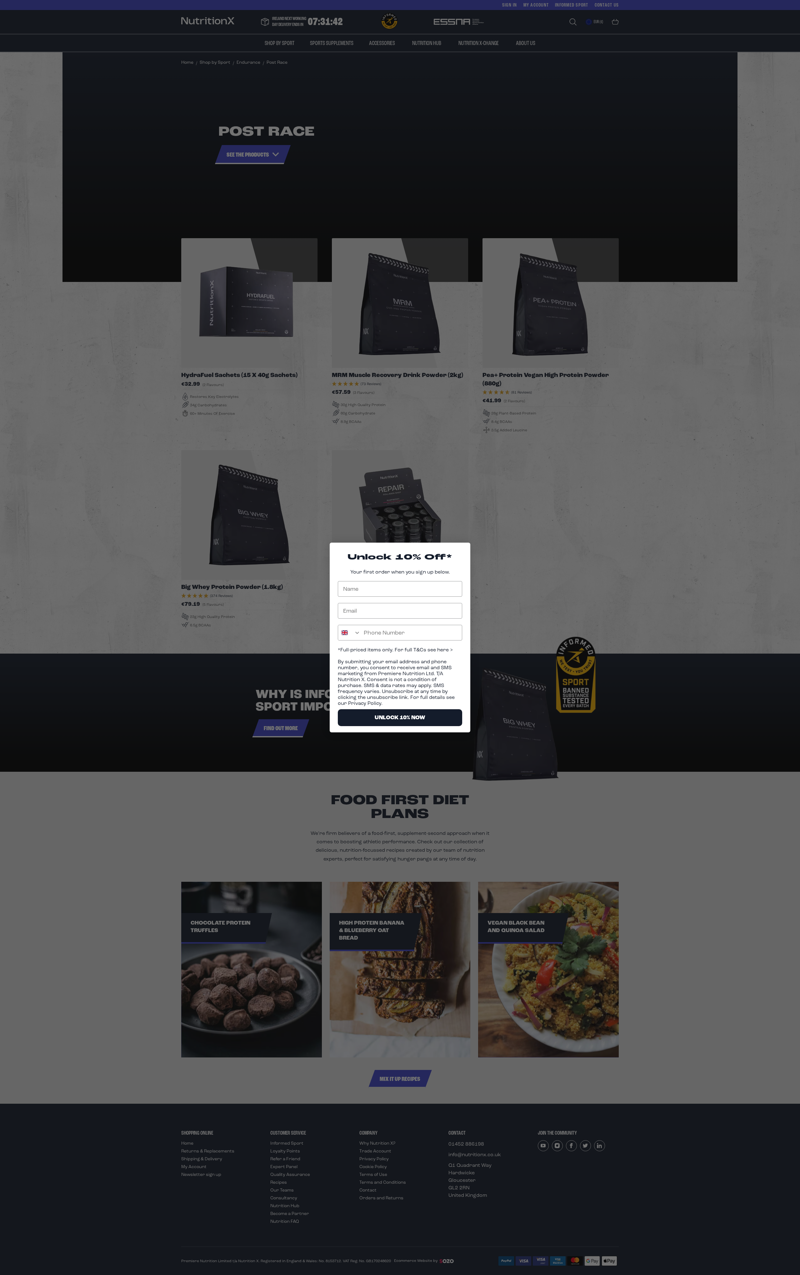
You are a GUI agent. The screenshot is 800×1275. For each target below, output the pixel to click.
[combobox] (349, 632)
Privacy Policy (364, 703)
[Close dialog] (462, 550)
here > (444, 650)
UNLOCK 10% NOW (400, 717)
